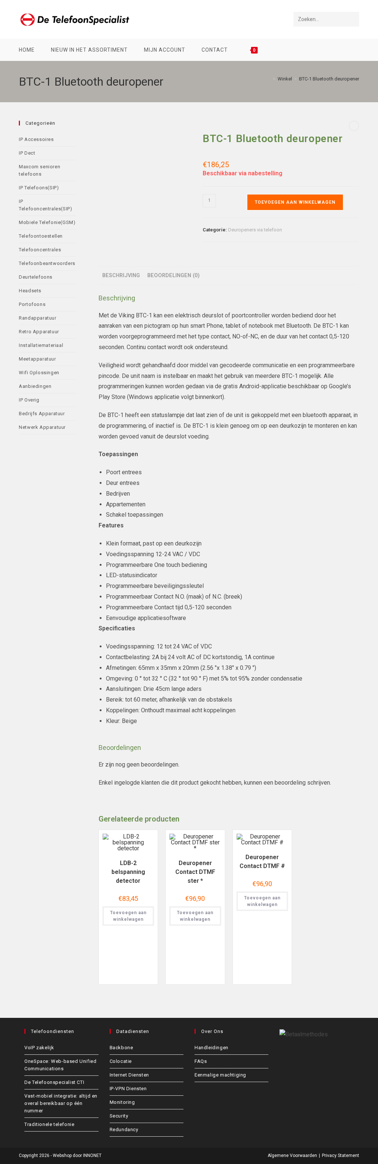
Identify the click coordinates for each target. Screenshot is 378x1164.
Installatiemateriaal (41, 345)
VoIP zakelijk (39, 1047)
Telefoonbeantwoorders (47, 263)
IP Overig (29, 400)
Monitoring (122, 1102)
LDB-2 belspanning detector (128, 872)
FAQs (201, 1061)
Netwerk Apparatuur (42, 427)
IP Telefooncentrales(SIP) (45, 205)
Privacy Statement (340, 1155)
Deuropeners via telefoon (255, 230)
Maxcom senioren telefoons (39, 170)
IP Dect (27, 153)
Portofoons (32, 304)
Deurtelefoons (35, 277)
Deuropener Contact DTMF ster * (195, 872)
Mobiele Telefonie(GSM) (47, 222)
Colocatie (121, 1061)
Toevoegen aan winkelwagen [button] (128, 916)
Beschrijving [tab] (121, 275)
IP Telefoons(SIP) (39, 187)
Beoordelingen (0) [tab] (173, 275)
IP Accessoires (36, 139)
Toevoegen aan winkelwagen (295, 202)
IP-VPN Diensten (128, 1088)
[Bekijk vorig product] (354, 126)
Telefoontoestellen (41, 236)
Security (119, 1116)
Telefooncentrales (40, 249)
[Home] (269, 79)
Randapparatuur (37, 318)
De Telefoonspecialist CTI (54, 1082)
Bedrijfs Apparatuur (42, 413)
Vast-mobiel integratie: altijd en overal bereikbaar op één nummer (60, 1103)
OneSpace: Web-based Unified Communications (60, 1064)
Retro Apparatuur (39, 331)
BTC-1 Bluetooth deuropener (329, 79)
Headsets (30, 290)
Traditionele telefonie (49, 1124)
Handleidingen (211, 1047)
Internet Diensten (129, 1075)
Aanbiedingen (35, 386)
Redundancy (124, 1129)
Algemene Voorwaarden (292, 1155)
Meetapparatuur (37, 359)
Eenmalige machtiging (220, 1075)
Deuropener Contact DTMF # (262, 861)
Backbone (121, 1047)
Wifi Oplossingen (39, 372)
